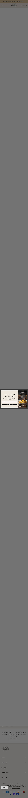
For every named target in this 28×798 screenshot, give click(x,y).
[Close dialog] (25, 391)
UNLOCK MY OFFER (9, 404)
